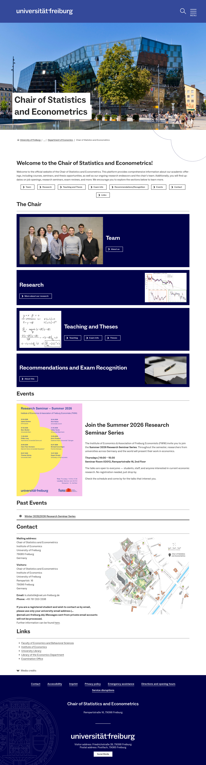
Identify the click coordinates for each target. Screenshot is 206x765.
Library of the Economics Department (42, 655)
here (57, 622)
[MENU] (193, 11)
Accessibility (54, 684)
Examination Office (32, 658)
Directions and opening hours (158, 684)
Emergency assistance (121, 684)
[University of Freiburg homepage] (45, 11)
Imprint (73, 684)
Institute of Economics (34, 647)
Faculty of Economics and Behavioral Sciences (47, 643)
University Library (31, 651)
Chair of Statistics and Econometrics (51, 106)
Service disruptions (103, 690)
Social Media (103, 754)
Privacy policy (93, 684)
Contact (35, 684)
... (44, 140)
